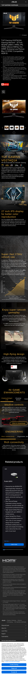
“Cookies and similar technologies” (12, 661)
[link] (14, 1)
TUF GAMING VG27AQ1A (10, 5)
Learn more (14, 544)
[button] (2, 2)
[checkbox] (23, 35)
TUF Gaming (10, 622)
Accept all (14, 672)
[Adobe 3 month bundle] (5, 85)
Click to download (18, 423)
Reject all (14, 668)
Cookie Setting (14, 664)
